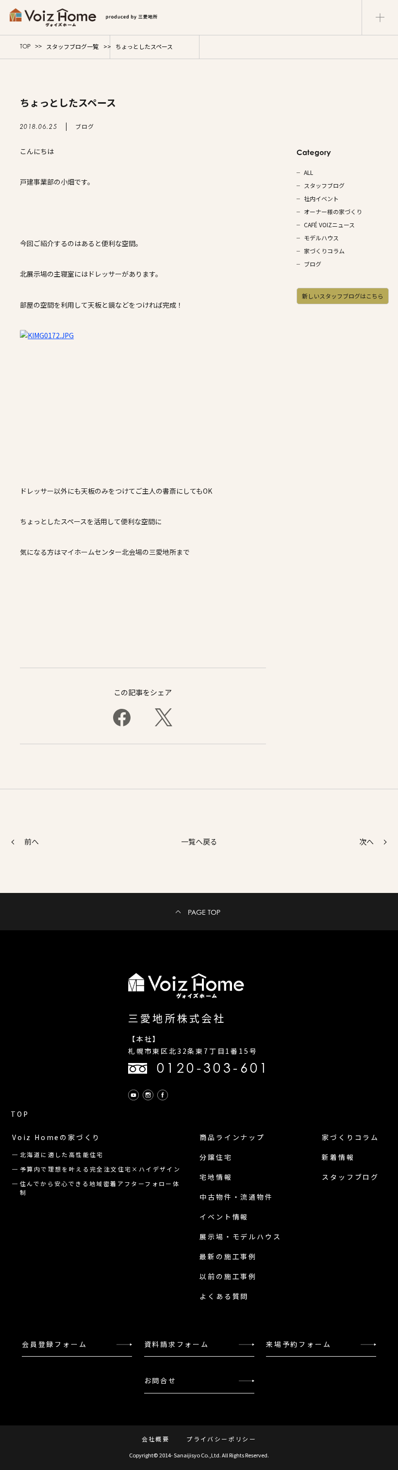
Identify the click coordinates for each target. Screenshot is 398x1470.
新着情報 (338, 1157)
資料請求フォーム (176, 1344)
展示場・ (240, 1236)
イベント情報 (224, 1216)
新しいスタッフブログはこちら (342, 296)
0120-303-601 (213, 1068)
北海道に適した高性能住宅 (62, 1154)
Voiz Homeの (56, 1137)
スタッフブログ (324, 185)
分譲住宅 (215, 1157)
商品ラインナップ (232, 1137)
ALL (308, 172)
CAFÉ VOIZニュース (329, 225)
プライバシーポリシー (221, 1439)
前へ (31, 841)
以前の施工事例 (228, 1276)
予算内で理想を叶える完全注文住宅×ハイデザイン (100, 1169)
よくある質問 (224, 1296)
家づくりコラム (324, 251)
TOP (25, 46)
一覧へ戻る (199, 841)
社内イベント (321, 199)
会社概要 (156, 1439)
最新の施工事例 (228, 1256)
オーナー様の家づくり (333, 212)
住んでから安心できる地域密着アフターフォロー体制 (100, 1187)
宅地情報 (215, 1177)
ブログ (312, 264)
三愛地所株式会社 (177, 1018)
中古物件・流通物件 (236, 1197)
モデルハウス (321, 238)
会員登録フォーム (54, 1344)
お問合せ (160, 1380)
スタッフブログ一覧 (72, 46)
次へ (366, 841)
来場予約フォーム (298, 1344)
